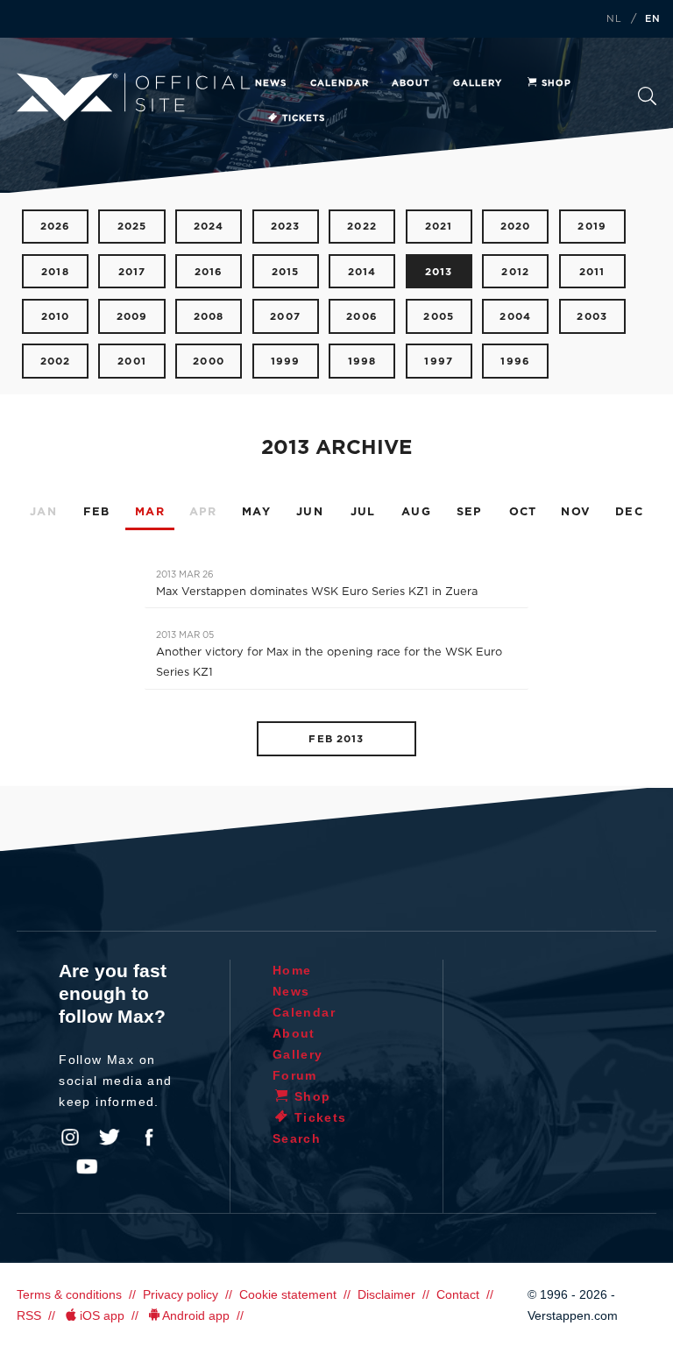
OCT (523, 512)
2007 (285, 317)
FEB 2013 (336, 739)
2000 (208, 361)
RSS (29, 1315)
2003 (592, 317)
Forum (295, 1075)
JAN (43, 512)
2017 (132, 272)
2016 (209, 272)
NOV (576, 512)
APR (203, 512)
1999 (286, 361)
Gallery (477, 83)
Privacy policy (180, 1294)
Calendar (339, 83)
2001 (131, 361)
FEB (96, 512)
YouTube (86, 1166)
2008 (209, 317)
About (410, 83)
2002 (55, 361)
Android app (196, 1315)
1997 (438, 361)
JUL (363, 512)
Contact (457, 1294)
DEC (629, 512)
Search (647, 101)
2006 (362, 317)
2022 (362, 226)
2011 (592, 272)
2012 (515, 272)
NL (614, 19)
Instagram (70, 1137)
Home (292, 970)
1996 (515, 361)
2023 (286, 226)
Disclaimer (386, 1294)
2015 (286, 272)
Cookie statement (287, 1294)
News (271, 83)
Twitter (109, 1137)
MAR (150, 512)
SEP (470, 512)
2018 (55, 272)
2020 (515, 226)
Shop (556, 83)
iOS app (102, 1315)
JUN (309, 512)
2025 (132, 226)
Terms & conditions (69, 1294)
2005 (438, 317)
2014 (362, 272)
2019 (591, 226)
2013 (439, 272)
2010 (55, 317)
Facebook (149, 1137)
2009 (132, 317)
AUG (416, 512)
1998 (362, 361)
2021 (439, 226)
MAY (256, 512)
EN (653, 19)
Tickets (303, 118)
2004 (515, 317)
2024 (209, 226)
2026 (55, 226)
